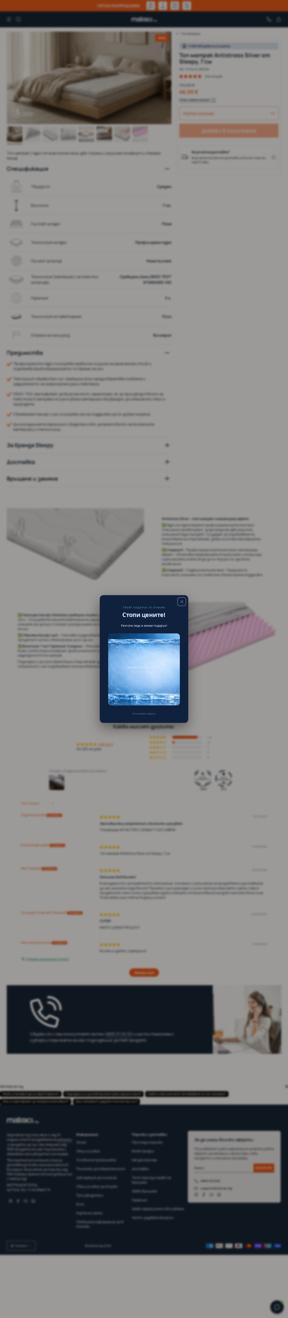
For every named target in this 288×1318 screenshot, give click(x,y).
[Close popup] (181, 601)
